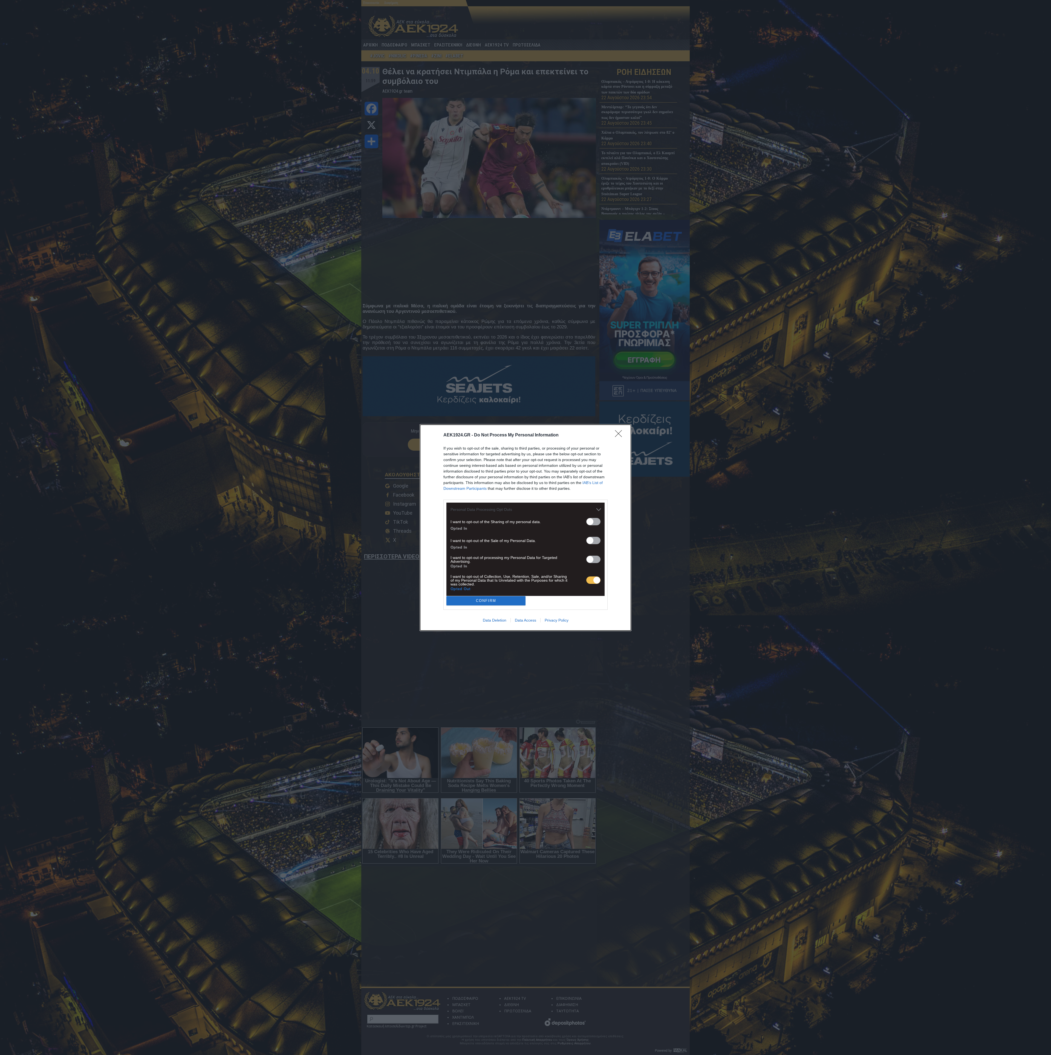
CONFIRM (486, 601)
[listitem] (525, 509)
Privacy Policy (556, 620)
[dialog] (525, 528)
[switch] (593, 521)
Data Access (525, 620)
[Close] (620, 435)
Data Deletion (494, 620)
